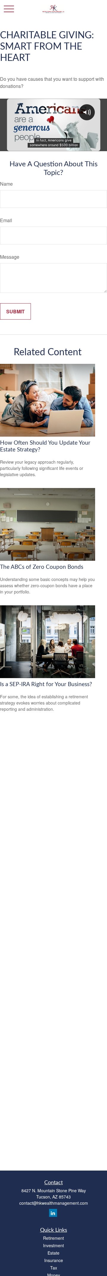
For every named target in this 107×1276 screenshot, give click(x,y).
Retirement (53, 1238)
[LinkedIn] (53, 1213)
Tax (53, 1268)
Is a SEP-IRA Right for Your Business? (46, 684)
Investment (53, 1245)
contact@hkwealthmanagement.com (53, 1203)
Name (6, 183)
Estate (53, 1253)
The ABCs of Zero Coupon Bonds (41, 567)
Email (6, 220)
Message (9, 256)
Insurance (53, 1260)
